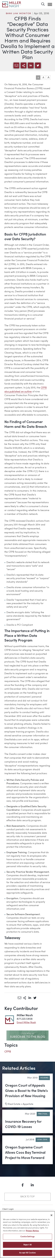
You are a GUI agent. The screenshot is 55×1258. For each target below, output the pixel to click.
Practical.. (43, 1114)
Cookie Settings (27, 1237)
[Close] (51, 1215)
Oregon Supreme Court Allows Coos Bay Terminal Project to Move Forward (25, 1153)
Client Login (8, 1209)
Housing (44, 1078)
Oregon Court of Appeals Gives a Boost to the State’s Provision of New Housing (26, 1091)
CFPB (7, 1051)
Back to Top (27, 1197)
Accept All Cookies (27, 1253)
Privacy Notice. (32, 1231)
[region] (27, 1234)
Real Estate (14, 1104)
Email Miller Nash (26, 1022)
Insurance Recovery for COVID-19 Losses (23, 1124)
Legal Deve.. (42, 1140)
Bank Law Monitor (18, 14)
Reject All (27, 1245)
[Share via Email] (19, 997)
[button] (50, 4)
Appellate (28, 1104)
